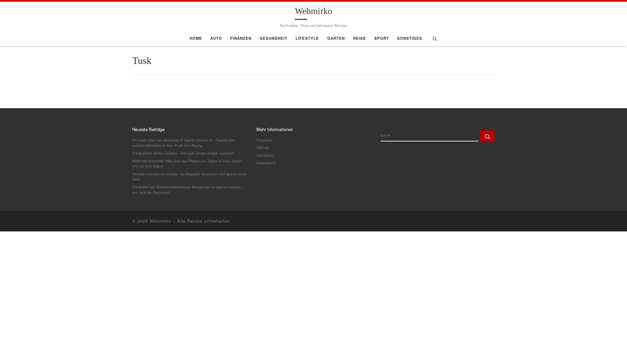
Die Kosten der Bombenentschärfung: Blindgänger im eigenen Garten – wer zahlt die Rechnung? (187, 189)
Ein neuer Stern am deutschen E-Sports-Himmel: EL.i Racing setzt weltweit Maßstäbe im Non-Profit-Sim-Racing (183, 143)
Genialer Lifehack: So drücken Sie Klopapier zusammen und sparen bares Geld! (189, 176)
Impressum (265, 155)
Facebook (264, 140)
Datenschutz (266, 162)
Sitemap (262, 147)
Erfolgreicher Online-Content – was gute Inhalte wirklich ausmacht (183, 153)
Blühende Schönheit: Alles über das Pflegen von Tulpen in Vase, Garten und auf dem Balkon (187, 163)
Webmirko (160, 221)
